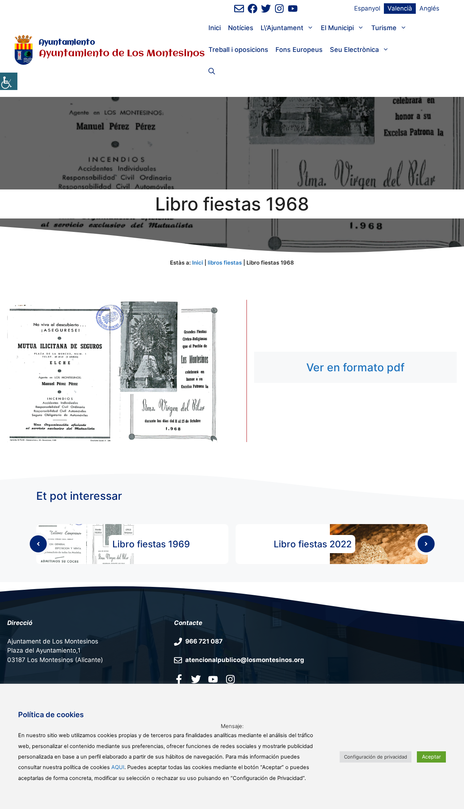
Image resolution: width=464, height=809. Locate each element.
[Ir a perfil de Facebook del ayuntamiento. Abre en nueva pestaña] (252, 8)
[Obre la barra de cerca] (212, 71)
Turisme (384, 28)
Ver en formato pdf (355, 367)
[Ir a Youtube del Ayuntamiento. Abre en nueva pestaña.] (213, 679)
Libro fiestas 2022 (313, 544)
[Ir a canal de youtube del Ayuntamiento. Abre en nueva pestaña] (292, 8)
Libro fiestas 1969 (151, 544)
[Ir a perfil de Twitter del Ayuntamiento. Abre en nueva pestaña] (266, 8)
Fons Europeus (299, 49)
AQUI (117, 767)
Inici (214, 28)
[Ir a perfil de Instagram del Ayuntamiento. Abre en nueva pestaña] (279, 8)
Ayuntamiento (67, 42)
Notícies (240, 28)
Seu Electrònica (354, 49)
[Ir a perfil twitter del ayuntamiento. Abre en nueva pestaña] (196, 679)
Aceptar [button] (431, 756)
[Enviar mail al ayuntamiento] (239, 8)
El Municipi (337, 28)
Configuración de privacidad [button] (375, 757)
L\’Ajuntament (282, 28)
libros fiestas (225, 262)
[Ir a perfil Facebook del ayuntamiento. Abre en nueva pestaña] (179, 679)
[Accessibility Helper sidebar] (8, 81)
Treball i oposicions (238, 49)
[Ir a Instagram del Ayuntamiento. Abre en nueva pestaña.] (230, 679)
